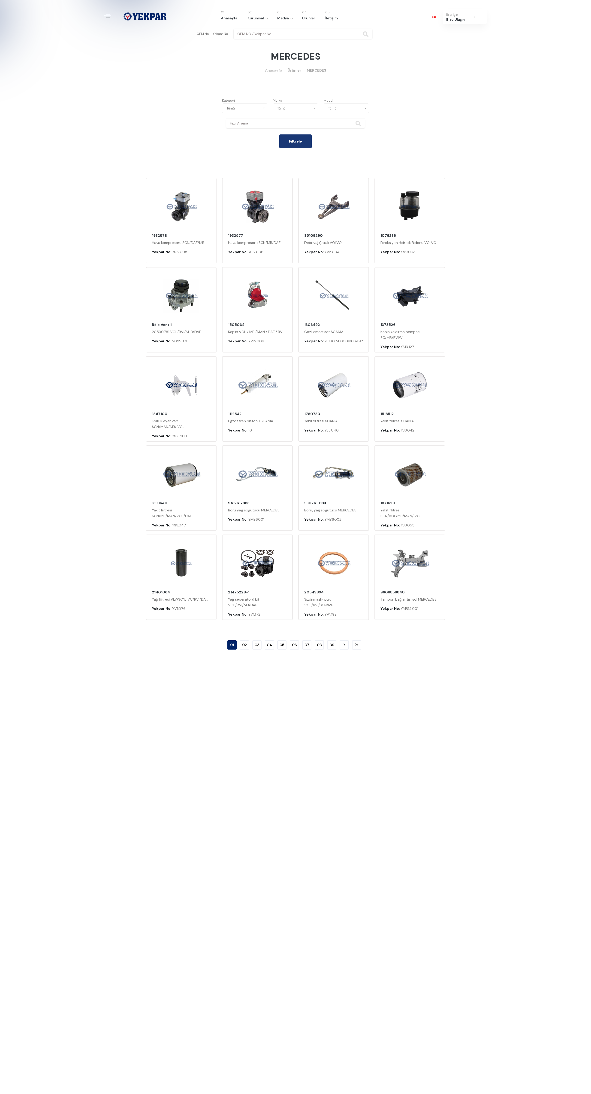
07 (307, 644)
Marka (277, 100)
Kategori (228, 100)
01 (232, 644)
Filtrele (295, 141)
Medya (283, 18)
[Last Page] (356, 645)
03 (257, 644)
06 (294, 644)
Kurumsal (255, 18)
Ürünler (308, 18)
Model (328, 100)
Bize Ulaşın (455, 19)
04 (269, 644)
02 (244, 644)
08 (319, 644)
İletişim (331, 18)
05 (282, 644)
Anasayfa (229, 18)
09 (331, 644)
